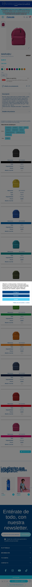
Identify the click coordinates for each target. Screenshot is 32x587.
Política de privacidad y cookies (21, 302)
